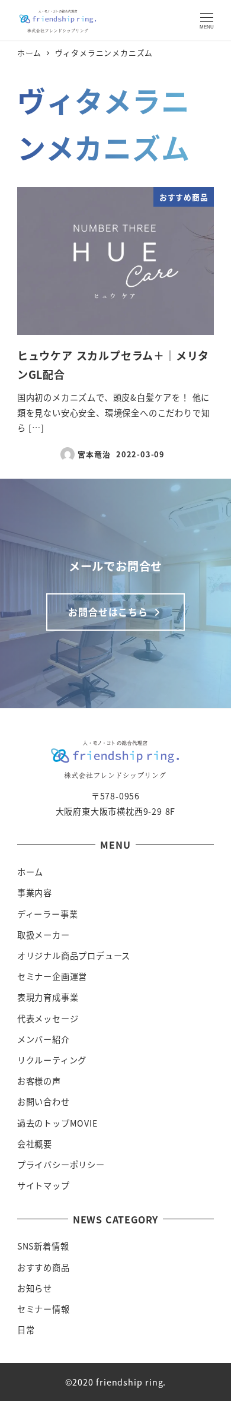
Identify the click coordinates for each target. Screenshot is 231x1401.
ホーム (30, 872)
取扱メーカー (43, 935)
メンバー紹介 (43, 1039)
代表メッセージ (48, 1018)
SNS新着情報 (43, 1246)
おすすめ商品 (43, 1267)
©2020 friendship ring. (115, 1382)
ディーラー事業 (47, 914)
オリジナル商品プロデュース (73, 956)
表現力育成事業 (48, 997)
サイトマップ (43, 1185)
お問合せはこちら (109, 612)
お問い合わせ (43, 1102)
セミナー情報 (43, 1309)
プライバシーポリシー (61, 1165)
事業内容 (34, 893)
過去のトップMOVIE (57, 1123)
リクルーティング (51, 1060)
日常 (26, 1330)
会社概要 (34, 1144)
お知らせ (34, 1288)
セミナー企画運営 (52, 976)
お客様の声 (39, 1081)
